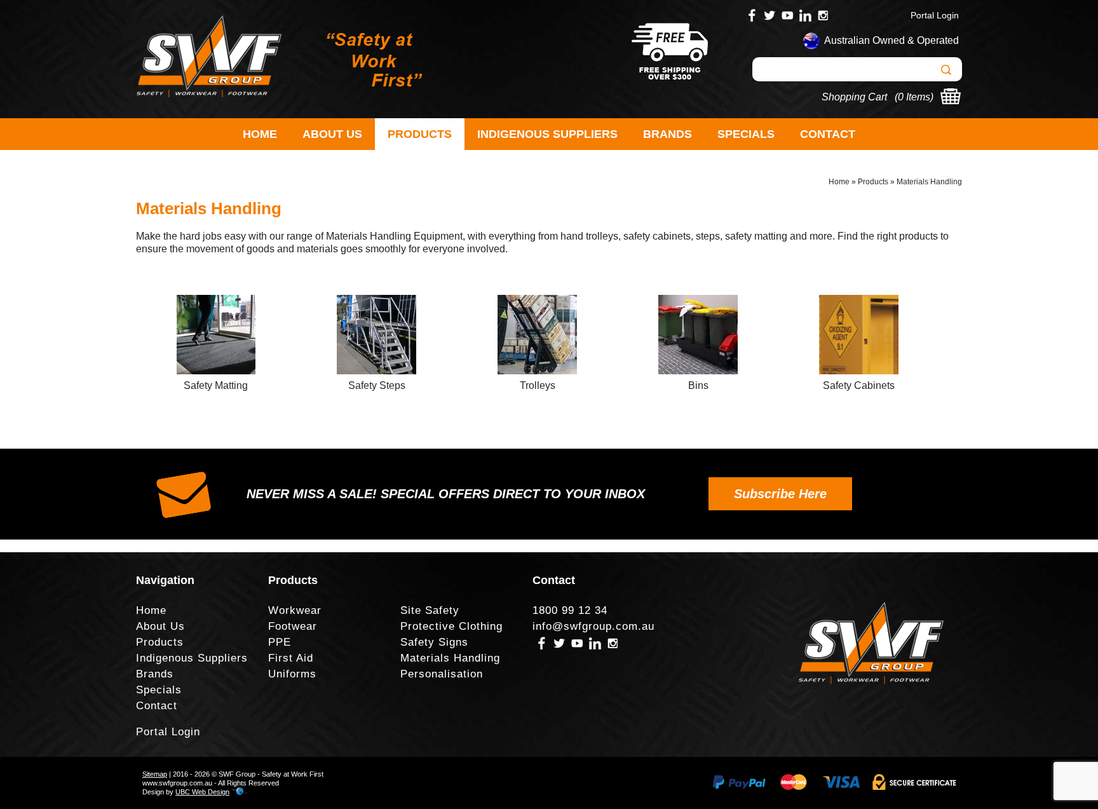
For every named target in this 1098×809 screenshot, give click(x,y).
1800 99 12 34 (569, 610)
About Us (332, 134)
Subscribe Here (780, 494)
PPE (279, 642)
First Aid (290, 658)
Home (260, 134)
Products (420, 134)
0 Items (914, 97)
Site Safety (429, 610)
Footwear (292, 626)
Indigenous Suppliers (547, 134)
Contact (827, 134)
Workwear (295, 610)
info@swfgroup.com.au (593, 626)
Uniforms (292, 674)
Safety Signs (434, 642)
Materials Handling (929, 181)
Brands (667, 134)
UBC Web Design (202, 792)
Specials (746, 134)
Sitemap (154, 774)
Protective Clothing (451, 626)
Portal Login (935, 15)
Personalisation (441, 674)
